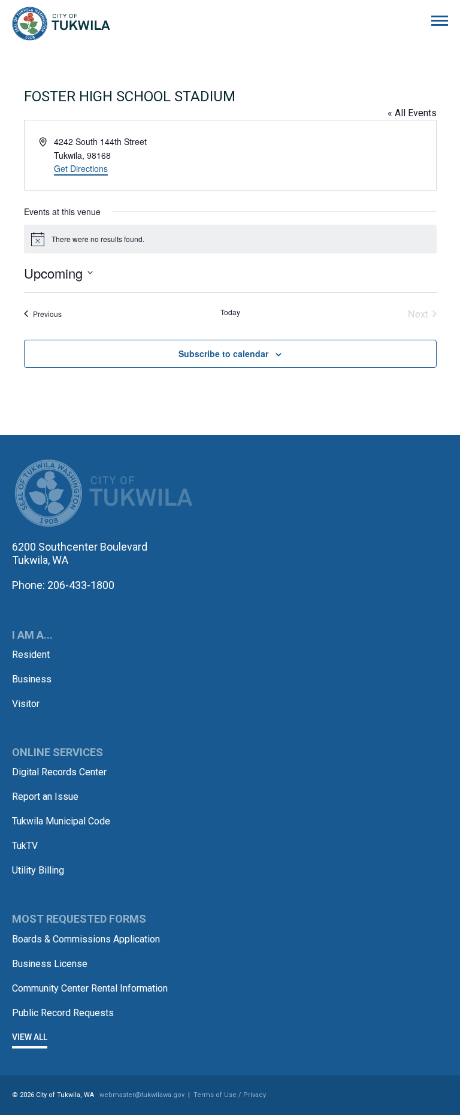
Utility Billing (38, 870)
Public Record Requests (63, 1013)
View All (29, 1037)
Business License (49, 963)
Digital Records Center (59, 772)
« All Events (412, 113)
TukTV (25, 845)
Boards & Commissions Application (86, 939)
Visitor (26, 703)
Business (32, 679)
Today (230, 312)
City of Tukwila (61, 24)
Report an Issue (45, 796)
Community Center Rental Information (90, 988)
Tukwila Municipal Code (61, 821)
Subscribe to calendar (223, 353)
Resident (31, 654)
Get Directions (81, 168)
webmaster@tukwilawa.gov (141, 1095)
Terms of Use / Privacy (229, 1095)
